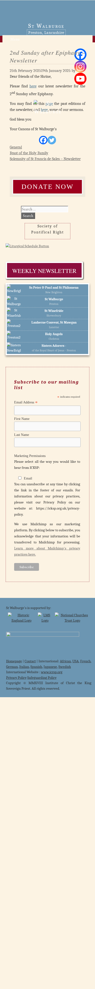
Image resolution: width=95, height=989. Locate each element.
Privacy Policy (16, 677)
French (85, 661)
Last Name (21, 435)
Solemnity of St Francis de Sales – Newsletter (45, 159)
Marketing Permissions (30, 456)
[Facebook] (43, 140)
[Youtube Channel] (80, 79)
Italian (24, 666)
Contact (30, 661)
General (16, 147)
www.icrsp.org (51, 672)
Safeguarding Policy (42, 677)
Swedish (64, 666)
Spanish (36, 666)
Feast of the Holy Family (29, 153)
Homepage (14, 661)
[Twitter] (52, 140)
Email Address (26, 402)
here (33, 86)
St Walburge (46, 26)
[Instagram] (80, 67)
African (65, 661)
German (12, 666)
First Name (21, 419)
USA (75, 661)
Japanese (50, 666)
